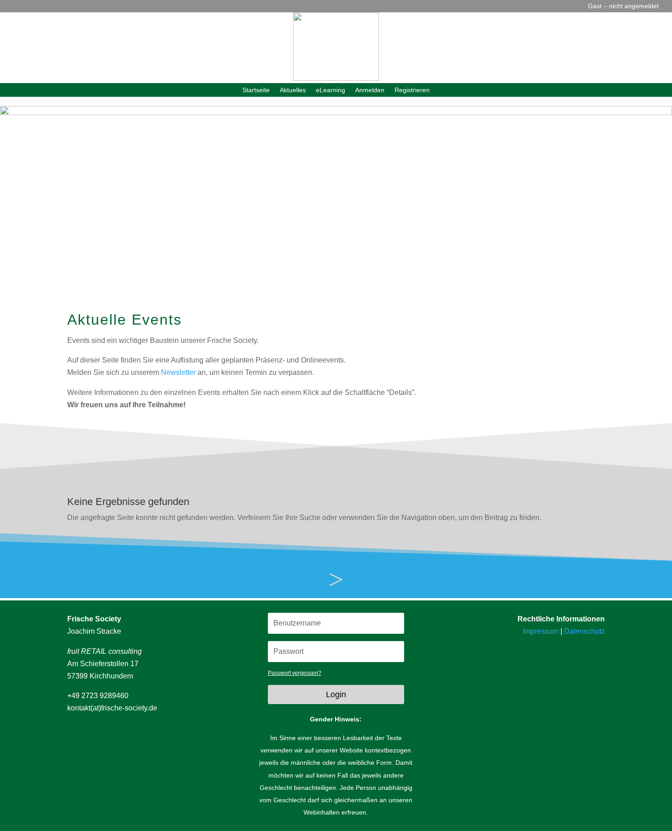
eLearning (330, 90)
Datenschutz (584, 631)
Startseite (256, 90)
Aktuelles (293, 90)
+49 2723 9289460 (97, 696)
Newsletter (178, 372)
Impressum (541, 631)
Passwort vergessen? (294, 673)
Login (336, 694)
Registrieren (412, 90)
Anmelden (369, 90)
